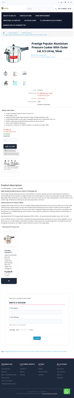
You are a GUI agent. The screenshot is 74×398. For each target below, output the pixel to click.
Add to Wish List (10, 150)
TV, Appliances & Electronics (51, 20)
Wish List (59, 375)
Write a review (51, 57)
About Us (4, 372)
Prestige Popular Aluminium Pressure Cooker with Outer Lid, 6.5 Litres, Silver (25, 35)
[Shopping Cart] (68, 2)
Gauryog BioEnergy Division (49, 393)
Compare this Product (12, 154)
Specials (40, 375)
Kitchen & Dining (26, 33)
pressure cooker (29, 351)
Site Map (22, 375)
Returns (22, 372)
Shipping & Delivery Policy (8, 384)
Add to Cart (10, 146)
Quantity (6, 136)
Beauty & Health (9, 16)
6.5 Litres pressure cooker (59, 351)
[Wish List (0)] (65, 2)
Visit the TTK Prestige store (39, 55)
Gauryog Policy (5, 369)
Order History (61, 372)
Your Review (14, 317)
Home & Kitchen (26, 16)
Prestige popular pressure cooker (14, 351)
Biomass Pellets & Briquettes (14, 25)
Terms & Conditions (7, 381)
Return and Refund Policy (8, 375)
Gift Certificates (43, 372)
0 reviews (43, 57)
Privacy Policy (5, 378)
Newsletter (60, 378)
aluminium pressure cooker (43, 351)
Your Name (14, 308)
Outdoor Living (30, 20)
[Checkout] (71, 2)
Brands (40, 369)
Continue (37, 338)
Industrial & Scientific (11, 20)
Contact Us (23, 369)
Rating (12, 330)
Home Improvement (42, 16)
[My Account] (62, 2)
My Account (60, 369)
